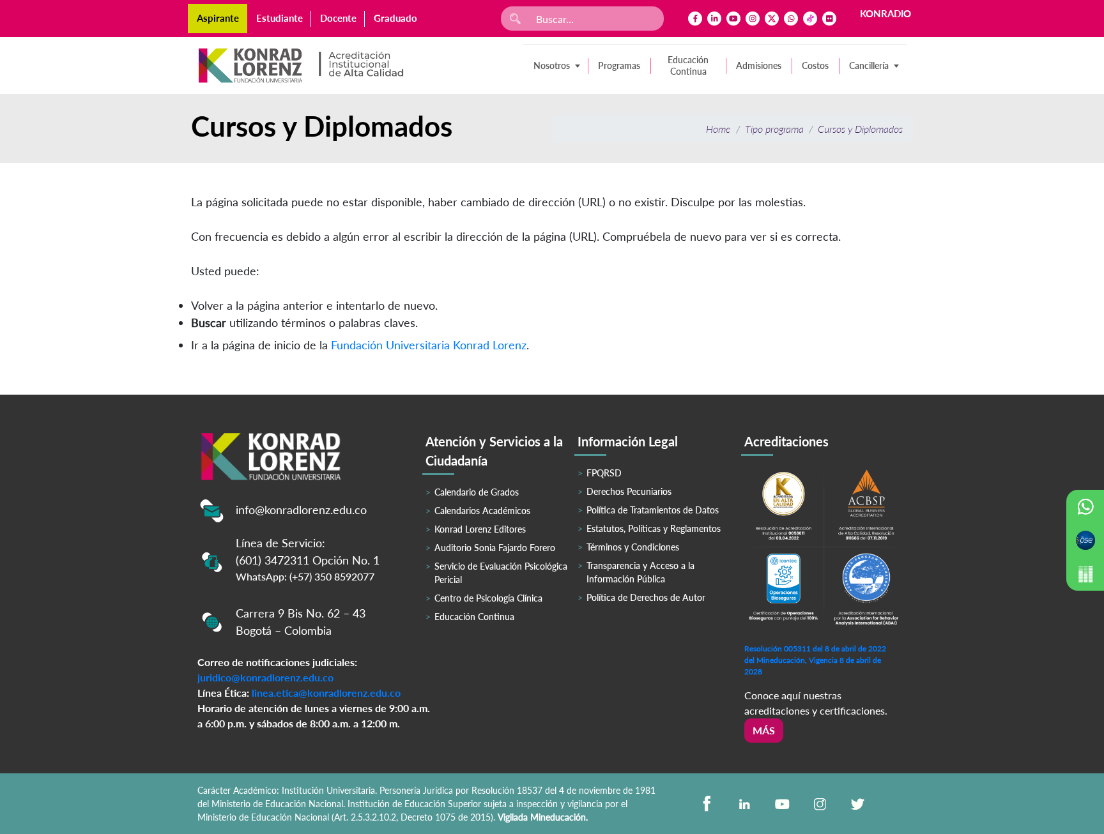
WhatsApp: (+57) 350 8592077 (305, 576)
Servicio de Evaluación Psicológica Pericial (500, 573)
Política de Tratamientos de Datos (652, 509)
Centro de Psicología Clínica (488, 598)
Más (764, 730)
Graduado (395, 18)
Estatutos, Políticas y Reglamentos (653, 528)
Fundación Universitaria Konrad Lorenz (428, 345)
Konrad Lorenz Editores (480, 529)
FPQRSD (604, 472)
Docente (338, 18)
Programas (619, 65)
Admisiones (758, 65)
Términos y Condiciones (632, 547)
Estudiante (279, 18)
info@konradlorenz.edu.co (301, 510)
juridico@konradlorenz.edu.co (265, 677)
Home (718, 129)
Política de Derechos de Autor (645, 597)
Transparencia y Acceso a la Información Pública (640, 572)
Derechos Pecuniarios (628, 491)
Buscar (208, 322)
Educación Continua (688, 65)
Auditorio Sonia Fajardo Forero (494, 547)
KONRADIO (885, 13)
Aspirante (218, 18)
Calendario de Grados (476, 492)
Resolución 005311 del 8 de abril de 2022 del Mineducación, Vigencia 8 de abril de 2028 (815, 660)
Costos (815, 65)
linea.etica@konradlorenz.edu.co (326, 692)
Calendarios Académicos (482, 510)
